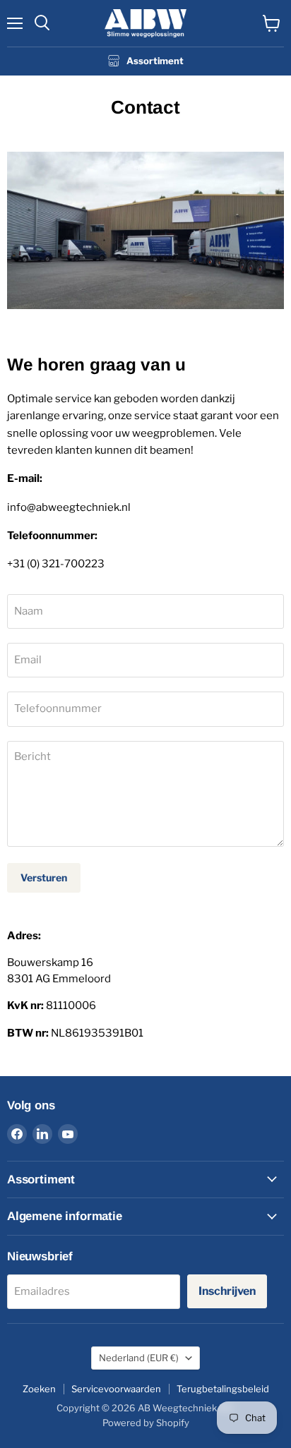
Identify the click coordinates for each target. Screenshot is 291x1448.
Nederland (139, 1357)
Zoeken (39, 1388)
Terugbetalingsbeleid (223, 1388)
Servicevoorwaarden (116, 1388)
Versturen (43, 877)
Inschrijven (227, 1291)
